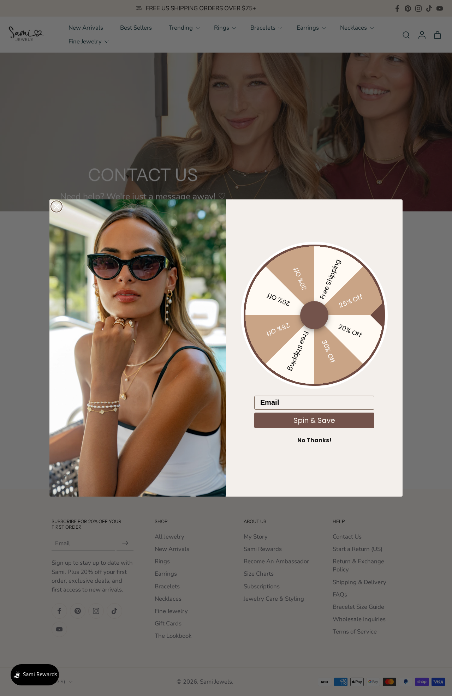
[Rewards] (35, 674)
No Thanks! (314, 440)
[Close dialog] (56, 206)
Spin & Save (314, 420)
